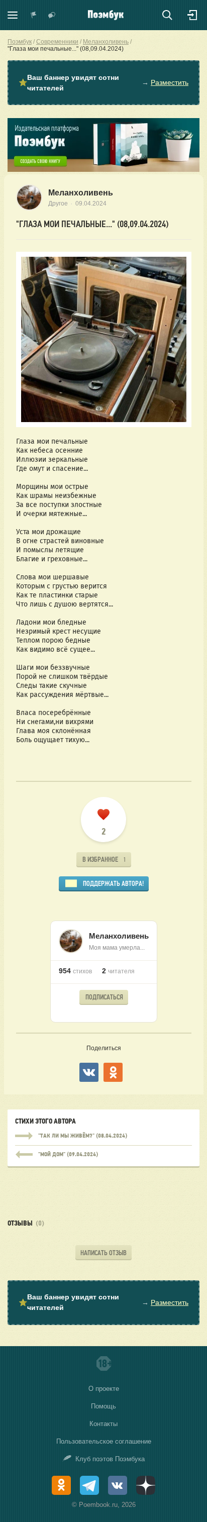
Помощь (103, 1406)
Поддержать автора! (113, 883)
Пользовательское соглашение (103, 1441)
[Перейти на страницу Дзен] (145, 1485)
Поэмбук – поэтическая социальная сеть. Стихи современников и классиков (106, 15)
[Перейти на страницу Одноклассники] (61, 1485)
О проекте (103, 1388)
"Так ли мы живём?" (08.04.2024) (103, 1136)
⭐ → (103, 82)
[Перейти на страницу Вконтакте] (117, 1485)
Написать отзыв (103, 1253)
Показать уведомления (34, 15)
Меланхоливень (80, 192)
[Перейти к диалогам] (52, 15)
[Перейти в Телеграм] (89, 1485)
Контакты (103, 1424)
